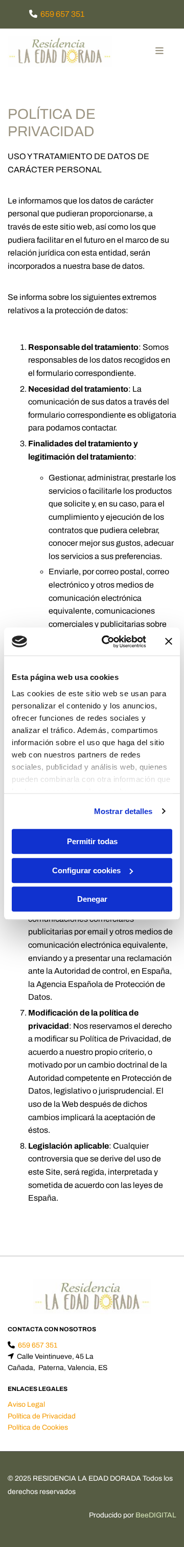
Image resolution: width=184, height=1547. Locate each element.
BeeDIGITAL (155, 1515)
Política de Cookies (38, 1427)
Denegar (92, 899)
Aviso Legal (26, 1404)
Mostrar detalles (123, 811)
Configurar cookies (86, 870)
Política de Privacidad (42, 1416)
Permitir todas (92, 841)
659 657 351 (62, 14)
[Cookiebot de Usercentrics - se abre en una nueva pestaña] (108, 641)
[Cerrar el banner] (168, 641)
